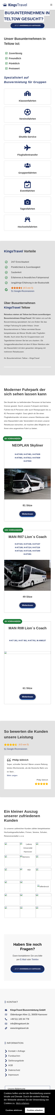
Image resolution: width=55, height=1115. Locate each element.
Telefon (35, 959)
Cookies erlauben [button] (35, 1110)
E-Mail (23, 959)
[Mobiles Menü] (51, 5)
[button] (12, 775)
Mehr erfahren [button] (22, 1103)
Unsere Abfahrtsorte (16, 1089)
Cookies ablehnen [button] (14, 1110)
